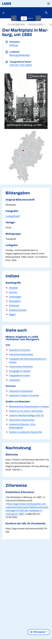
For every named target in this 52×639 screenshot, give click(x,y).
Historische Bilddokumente (39, 24)
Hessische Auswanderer (21, 391)
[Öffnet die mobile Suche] (46, 13)
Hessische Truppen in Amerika (24, 395)
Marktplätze (15, 301)
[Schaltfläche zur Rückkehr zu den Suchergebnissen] (4, 13)
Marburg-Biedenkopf (19, 55)
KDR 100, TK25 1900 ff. (20, 65)
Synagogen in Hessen (20, 371)
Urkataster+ (15, 380)
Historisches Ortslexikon (21, 366)
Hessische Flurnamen (20, 350)
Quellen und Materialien (14, 24)
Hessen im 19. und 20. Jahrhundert (26, 411)
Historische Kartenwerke (21, 354)
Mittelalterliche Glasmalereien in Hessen (29, 406)
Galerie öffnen (38, 76)
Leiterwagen (15, 297)
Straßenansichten (18, 310)
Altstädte (13, 288)
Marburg (13, 45)
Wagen (12, 314)
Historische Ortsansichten (22, 420)
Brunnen (13, 292)
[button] (48, 3)
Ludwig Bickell (13, 216)
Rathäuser (14, 305)
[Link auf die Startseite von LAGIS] (16, 3)
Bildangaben (39, 632)
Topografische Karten (19, 375)
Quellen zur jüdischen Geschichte (25, 432)
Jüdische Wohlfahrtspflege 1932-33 (26, 415)
